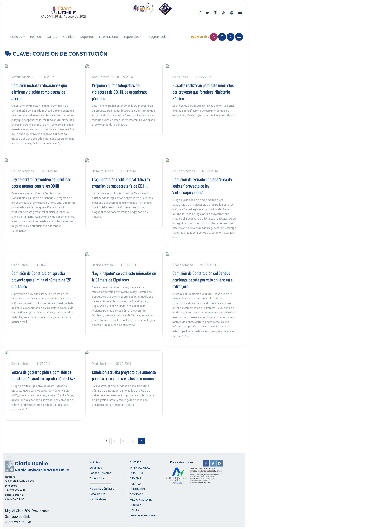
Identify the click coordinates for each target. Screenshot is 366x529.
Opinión (69, 37)
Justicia (135, 505)
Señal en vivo (97, 493)
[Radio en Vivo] (214, 37)
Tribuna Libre (97, 478)
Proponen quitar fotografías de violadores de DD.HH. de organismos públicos (119, 91)
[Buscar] (230, 37)
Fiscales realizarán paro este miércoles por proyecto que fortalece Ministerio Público (203, 91)
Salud (134, 510)
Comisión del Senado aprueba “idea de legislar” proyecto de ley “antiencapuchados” (202, 185)
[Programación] (222, 37)
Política (35, 37)
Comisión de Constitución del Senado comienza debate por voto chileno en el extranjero (202, 279)
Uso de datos (98, 499)
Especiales (131, 37)
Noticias (16, 37)
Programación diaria (102, 488)
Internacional (109, 37)
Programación (158, 37)
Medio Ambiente (141, 499)
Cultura (52, 37)
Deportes (87, 37)
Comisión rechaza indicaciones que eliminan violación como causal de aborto (39, 91)
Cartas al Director (100, 472)
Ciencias (135, 478)
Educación (137, 489)
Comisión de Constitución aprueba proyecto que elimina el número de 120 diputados (41, 279)
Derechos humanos (144, 515)
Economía (137, 494)
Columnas (96, 467)
